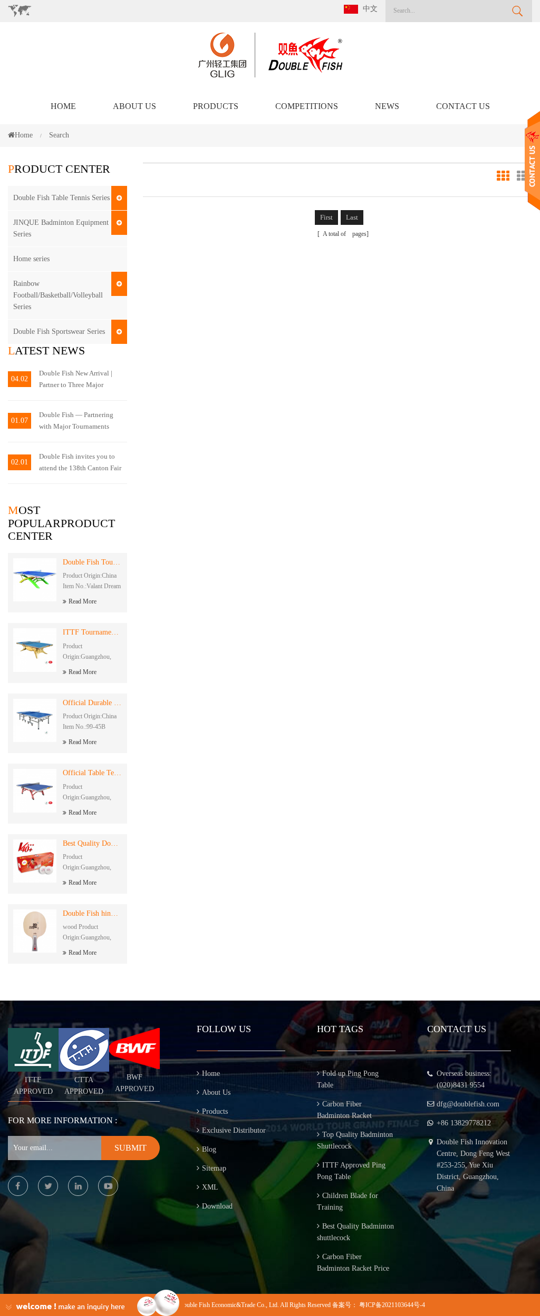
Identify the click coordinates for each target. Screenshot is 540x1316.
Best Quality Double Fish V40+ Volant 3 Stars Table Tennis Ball (92, 843)
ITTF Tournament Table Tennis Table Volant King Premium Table (92, 632)
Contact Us (463, 106)
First (326, 217)
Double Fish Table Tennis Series (61, 198)
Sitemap (214, 1168)
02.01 (19, 462)
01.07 (19, 420)
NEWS (387, 106)
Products (215, 106)
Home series (31, 259)
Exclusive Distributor (234, 1130)
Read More (83, 601)
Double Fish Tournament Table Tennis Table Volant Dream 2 (92, 562)
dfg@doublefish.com (468, 1104)
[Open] (532, 161)
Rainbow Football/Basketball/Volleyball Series (58, 295)
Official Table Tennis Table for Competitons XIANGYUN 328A (92, 773)
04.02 (19, 379)
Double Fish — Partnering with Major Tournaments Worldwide (76, 421)
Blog (209, 1149)
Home (63, 106)
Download (217, 1206)
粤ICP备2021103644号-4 (392, 1305)
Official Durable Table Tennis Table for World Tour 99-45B (92, 703)
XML (210, 1187)
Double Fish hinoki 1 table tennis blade (92, 913)
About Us (134, 106)
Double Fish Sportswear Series (59, 331)
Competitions (306, 106)
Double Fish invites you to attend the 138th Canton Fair (80, 462)
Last (352, 217)
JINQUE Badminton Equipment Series (61, 228)
